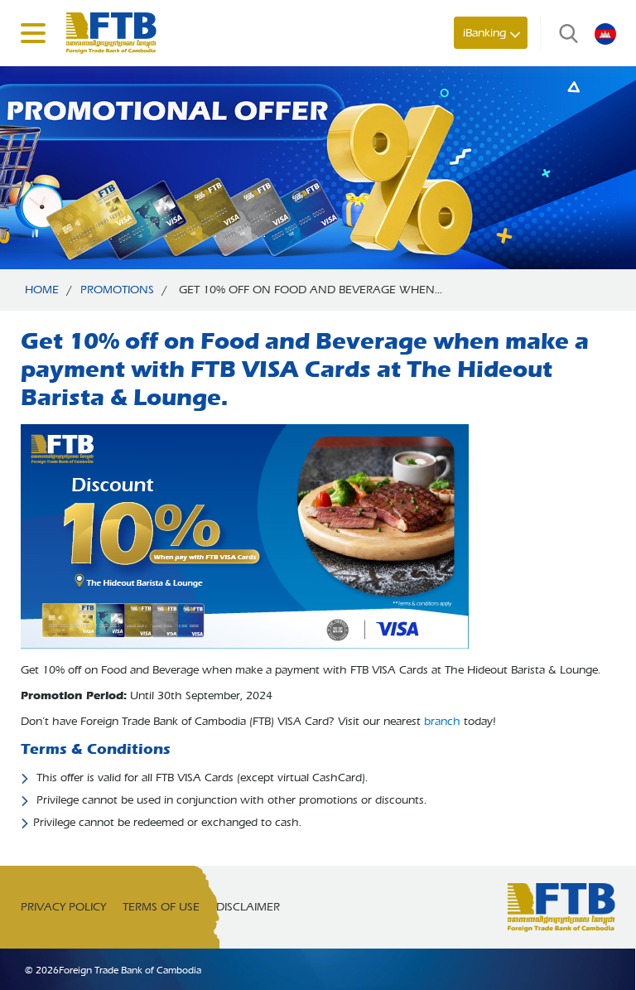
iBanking (484, 33)
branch (442, 721)
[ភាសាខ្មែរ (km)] (605, 33)
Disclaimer (248, 907)
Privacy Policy (63, 907)
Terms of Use (161, 907)
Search (565, 33)
